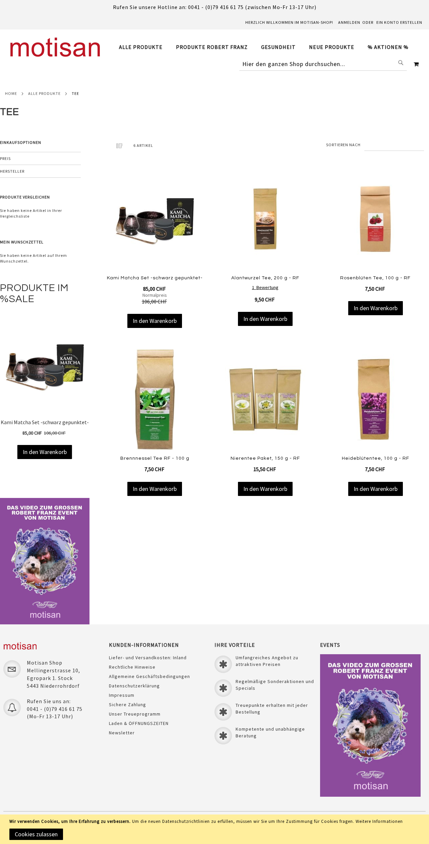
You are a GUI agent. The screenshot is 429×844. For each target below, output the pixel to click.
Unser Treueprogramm (135, 714)
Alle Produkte (44, 93)
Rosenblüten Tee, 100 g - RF (375, 278)
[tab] (267, 47)
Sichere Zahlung (127, 704)
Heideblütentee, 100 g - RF (375, 458)
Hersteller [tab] (12, 171)
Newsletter (122, 733)
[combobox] (323, 64)
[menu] (267, 47)
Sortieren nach (343, 144)
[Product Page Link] (155, 220)
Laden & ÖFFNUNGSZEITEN (139, 723)
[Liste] (119, 145)
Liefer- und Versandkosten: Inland (148, 658)
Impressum (121, 695)
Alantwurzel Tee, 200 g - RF (265, 278)
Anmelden (349, 22)
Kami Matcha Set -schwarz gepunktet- (155, 278)
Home (11, 93)
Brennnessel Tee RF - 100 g (154, 458)
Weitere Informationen (379, 821)
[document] (215, 829)
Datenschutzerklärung (134, 686)
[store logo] (55, 47)
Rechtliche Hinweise (132, 667)
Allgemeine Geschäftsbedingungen (149, 676)
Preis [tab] (5, 158)
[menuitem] (144, 47)
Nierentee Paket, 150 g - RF (265, 458)
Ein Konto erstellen (399, 22)
